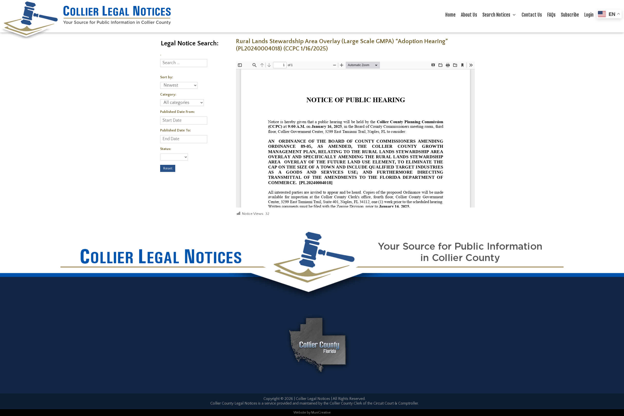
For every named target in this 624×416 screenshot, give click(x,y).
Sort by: (166, 77)
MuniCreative (321, 413)
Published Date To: (175, 130)
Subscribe (570, 15)
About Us (469, 15)
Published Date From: (177, 112)
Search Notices (496, 15)
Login (589, 15)
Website (299, 413)
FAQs (551, 15)
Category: (168, 94)
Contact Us (532, 15)
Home (450, 15)
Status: (165, 149)
